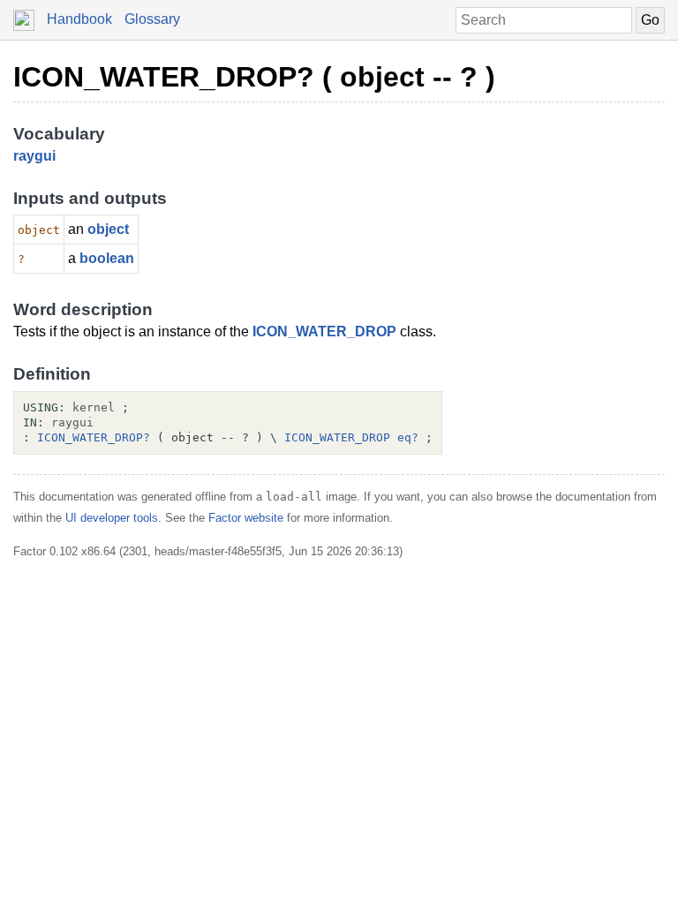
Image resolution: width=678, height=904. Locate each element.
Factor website (245, 517)
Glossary (152, 18)
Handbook (79, 18)
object (108, 229)
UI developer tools (111, 517)
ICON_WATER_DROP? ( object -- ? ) (254, 77)
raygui (34, 155)
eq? (407, 437)
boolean (106, 258)
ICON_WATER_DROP (324, 331)
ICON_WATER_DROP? (93, 437)
